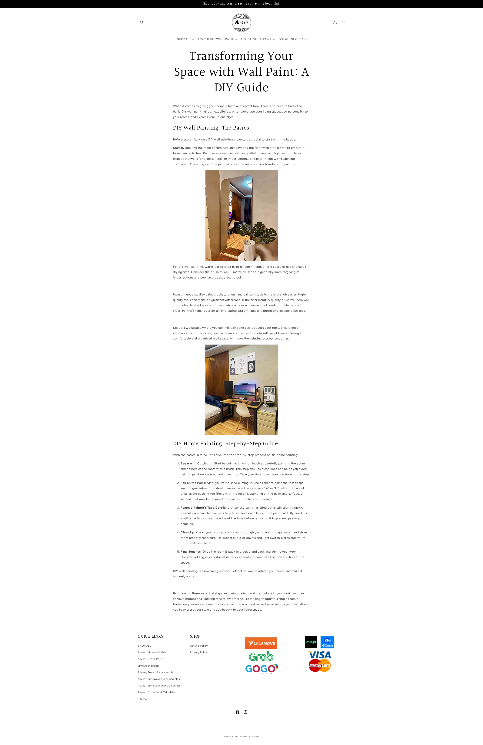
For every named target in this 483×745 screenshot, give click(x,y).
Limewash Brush (148, 665)
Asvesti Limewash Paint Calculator (160, 685)
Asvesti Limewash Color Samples (159, 679)
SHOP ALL (144, 645)
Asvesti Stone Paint (150, 659)
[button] (142, 22)
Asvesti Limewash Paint (153, 652)
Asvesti (235, 736)
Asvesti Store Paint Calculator (157, 692)
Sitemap (143, 699)
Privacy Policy (199, 652)
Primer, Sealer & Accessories (156, 672)
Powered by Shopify (249, 736)
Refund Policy (199, 645)
